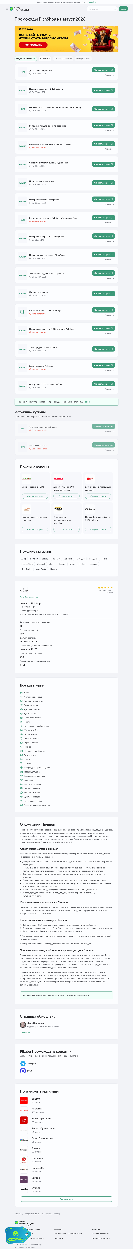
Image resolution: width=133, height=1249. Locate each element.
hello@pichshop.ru (30, 610)
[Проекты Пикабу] (31, 8)
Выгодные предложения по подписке (47, 125)
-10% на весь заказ (38, 445)
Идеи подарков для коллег (42, 181)
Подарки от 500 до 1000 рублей (44, 199)
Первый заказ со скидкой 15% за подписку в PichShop (55, 107)
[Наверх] (126, 1244)
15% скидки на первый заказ (43, 427)
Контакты (58, 1238)
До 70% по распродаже (40, 70)
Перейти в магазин (29, 597)
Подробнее (92, 2)
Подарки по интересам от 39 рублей (47, 255)
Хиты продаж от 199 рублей (43, 347)
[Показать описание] (113, 75)
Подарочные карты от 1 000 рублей (46, 236)
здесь (87, 401)
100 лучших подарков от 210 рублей (46, 273)
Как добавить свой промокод (68, 1233)
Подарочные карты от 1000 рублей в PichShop (51, 329)
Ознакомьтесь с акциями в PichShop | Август (50, 144)
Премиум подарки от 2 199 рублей (46, 89)
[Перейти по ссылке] (66, 39)
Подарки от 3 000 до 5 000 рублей (45, 384)
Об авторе (25, 1032)
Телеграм (31, 1063)
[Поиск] (115, 9)
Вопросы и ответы (101, 1238)
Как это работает (100, 1233)
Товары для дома (32, 1214)
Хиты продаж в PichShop (41, 366)
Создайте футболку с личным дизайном (48, 162)
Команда (58, 1229)
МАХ (29, 1071)
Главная (18, 1214)
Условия (96, 1229)
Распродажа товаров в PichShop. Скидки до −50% (53, 218)
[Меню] (6, 8)
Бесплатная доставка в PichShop (45, 310)
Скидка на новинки (38, 292)
